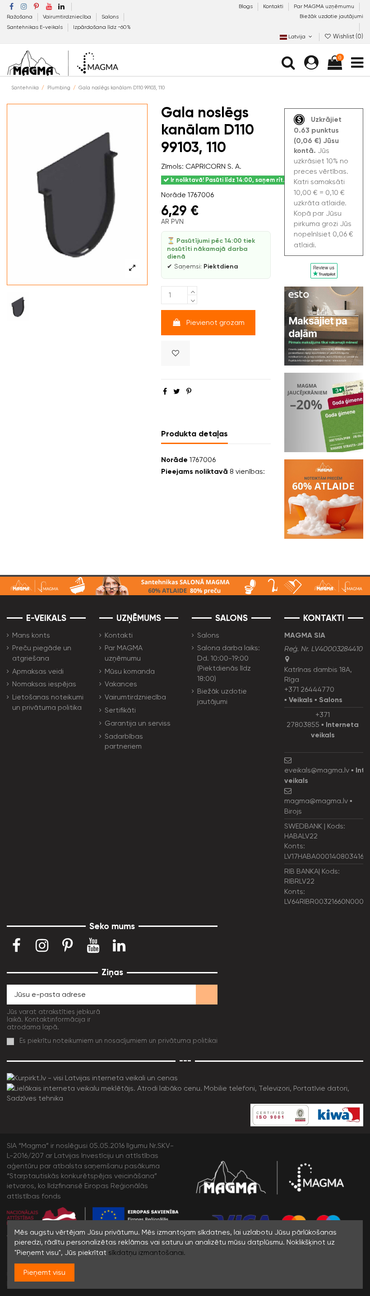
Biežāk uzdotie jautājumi (331, 16)
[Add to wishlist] (175, 353)
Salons (111, 17)
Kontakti (274, 6)
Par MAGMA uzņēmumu (325, 6)
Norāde (173, 194)
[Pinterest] (188, 391)
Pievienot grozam (215, 322)
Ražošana (20, 17)
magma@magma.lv (316, 800)
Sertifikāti (120, 710)
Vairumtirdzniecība (67, 17)
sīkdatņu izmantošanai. (146, 1252)
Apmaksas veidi (38, 671)
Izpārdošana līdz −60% (102, 27)
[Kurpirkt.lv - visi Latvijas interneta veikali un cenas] (92, 1078)
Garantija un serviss (138, 723)
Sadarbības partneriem (124, 741)
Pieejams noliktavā (194, 471)
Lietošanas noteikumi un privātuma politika (47, 702)
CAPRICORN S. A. (213, 166)
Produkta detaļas (194, 434)
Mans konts (31, 635)
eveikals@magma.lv (316, 770)
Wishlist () (347, 36)
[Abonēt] (206, 994)
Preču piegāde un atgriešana (41, 652)
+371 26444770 (309, 689)
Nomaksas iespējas (44, 684)
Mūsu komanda (130, 671)
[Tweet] (176, 391)
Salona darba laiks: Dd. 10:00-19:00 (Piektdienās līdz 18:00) (228, 662)
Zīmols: (172, 166)
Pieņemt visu (44, 1272)
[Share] (165, 391)
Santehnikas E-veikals (35, 27)
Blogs (246, 6)
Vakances (121, 684)
